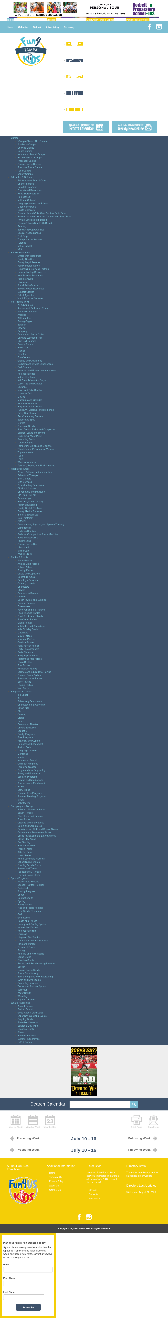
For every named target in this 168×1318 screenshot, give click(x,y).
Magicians (23, 632)
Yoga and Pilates (26, 999)
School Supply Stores (29, 861)
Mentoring (23, 753)
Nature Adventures (27, 403)
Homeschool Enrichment (30, 743)
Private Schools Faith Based (32, 219)
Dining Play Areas (27, 838)
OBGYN (22, 521)
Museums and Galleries (30, 399)
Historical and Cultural (29, 740)
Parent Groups (25, 278)
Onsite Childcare (26, 209)
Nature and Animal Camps (31, 154)
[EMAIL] (153, 1121)
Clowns (21, 590)
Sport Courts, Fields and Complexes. (37, 429)
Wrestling (22, 996)
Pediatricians (24, 540)
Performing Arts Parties (30, 658)
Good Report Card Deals (30, 1012)
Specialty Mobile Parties (30, 678)
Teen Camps (24, 170)
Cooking (22, 714)
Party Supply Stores (28, 655)
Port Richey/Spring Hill (137, 19)
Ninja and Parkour (27, 943)
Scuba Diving (24, 956)
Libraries (22, 386)
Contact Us (55, 1189)
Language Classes (27, 750)
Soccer (21, 966)
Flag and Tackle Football (30, 907)
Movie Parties (25, 635)
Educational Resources (30, 190)
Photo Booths (25, 662)
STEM (21, 786)
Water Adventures (27, 462)
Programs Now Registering (31, 770)
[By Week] (33, 1121)
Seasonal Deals (26, 1029)
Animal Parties (25, 560)
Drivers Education (27, 727)
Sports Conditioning (28, 973)
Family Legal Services (29, 262)
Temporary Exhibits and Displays (35, 445)
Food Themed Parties (29, 612)
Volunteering (24, 802)
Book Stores (24, 819)
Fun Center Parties (27, 619)
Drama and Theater (28, 724)
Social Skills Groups (28, 285)
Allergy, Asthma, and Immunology (35, 472)
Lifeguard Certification (29, 937)
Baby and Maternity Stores (31, 809)
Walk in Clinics (25, 553)
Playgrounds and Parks (30, 406)
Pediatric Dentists (27, 531)
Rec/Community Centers (30, 416)
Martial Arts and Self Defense (33, 940)
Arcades (22, 314)
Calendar (23, 27)
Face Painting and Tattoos (31, 609)
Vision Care (24, 550)
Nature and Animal (27, 760)
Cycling (21, 901)
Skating (21, 422)
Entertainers (24, 606)
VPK (20, 249)
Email (6, 1264)
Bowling (22, 327)
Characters (23, 586)
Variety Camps (25, 173)
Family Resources (20, 252)
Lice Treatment (25, 517)
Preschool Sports (26, 947)
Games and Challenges (30, 360)
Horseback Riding (27, 930)
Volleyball (22, 989)
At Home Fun (24, 318)
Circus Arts (23, 707)
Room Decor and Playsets (31, 858)
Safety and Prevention (29, 773)
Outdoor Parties (26, 642)
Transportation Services (30, 239)
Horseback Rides (26, 373)
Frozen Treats (25, 848)
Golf (20, 914)
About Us (54, 1185)
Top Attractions (25, 452)
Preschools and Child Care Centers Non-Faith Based (45, 216)
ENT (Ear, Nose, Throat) (30, 501)
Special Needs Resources (31, 288)
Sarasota (93, 1194)
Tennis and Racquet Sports (32, 986)
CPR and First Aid (27, 495)
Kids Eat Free (25, 852)
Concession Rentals (28, 593)
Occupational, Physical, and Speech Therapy (41, 524)
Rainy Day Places (27, 413)
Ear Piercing (24, 842)
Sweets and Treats (27, 868)
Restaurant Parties (27, 668)
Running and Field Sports (31, 953)
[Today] (50, 1121)
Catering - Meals (26, 583)
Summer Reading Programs (32, 796)
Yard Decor (23, 688)
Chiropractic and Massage (31, 491)
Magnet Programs (27, 206)
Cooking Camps (26, 147)
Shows (21, 1032)
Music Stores (24, 855)
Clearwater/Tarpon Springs (100, 19)
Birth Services (25, 481)
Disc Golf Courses (27, 341)
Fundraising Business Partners (33, 268)
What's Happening (20, 1002)
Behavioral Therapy (28, 475)
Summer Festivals (27, 1035)
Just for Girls (24, 747)
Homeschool (24, 196)
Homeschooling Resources (31, 272)
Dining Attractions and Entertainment (37, 835)
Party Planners (25, 652)
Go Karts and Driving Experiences (35, 363)
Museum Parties (26, 639)
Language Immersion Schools (33, 203)
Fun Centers (24, 357)
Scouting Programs (27, 776)
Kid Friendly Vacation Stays (32, 380)
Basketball (23, 888)
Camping (22, 331)
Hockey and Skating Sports (32, 924)
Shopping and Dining (22, 806)
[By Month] (16, 1121)
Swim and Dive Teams (29, 979)
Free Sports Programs (29, 911)
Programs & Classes (21, 691)
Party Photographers (28, 648)
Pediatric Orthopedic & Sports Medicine (38, 534)
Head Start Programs (29, 193)
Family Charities (26, 259)
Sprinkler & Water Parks (30, 436)
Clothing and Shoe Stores (31, 822)
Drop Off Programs (27, 187)
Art (19, 698)
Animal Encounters (27, 311)
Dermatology (24, 498)
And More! (94, 1198)
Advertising (52, 27)
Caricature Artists (26, 576)
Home (10, 27)
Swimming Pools (26, 439)
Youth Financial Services (30, 298)
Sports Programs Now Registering (35, 976)
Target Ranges (25, 442)
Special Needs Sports (29, 970)
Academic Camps (27, 144)
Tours (20, 455)
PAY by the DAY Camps (30, 157)
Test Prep (23, 236)
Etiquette (22, 730)
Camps (14, 137)
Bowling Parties (25, 570)
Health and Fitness (27, 920)
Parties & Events (19, 557)
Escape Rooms (25, 344)
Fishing (21, 350)
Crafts (21, 717)
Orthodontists (25, 527)
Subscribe (28, 1307)
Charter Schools (26, 183)
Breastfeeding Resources (31, 485)
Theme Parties (25, 685)
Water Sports (24, 992)
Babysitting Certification (30, 701)
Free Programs (25, 737)
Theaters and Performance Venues (36, 449)
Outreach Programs (28, 763)
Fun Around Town (20, 301)
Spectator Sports (26, 426)
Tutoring (22, 242)
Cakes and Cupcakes (29, 573)
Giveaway (69, 27)
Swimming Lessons (28, 983)
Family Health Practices (30, 511)
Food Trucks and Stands (30, 616)
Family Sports (25, 904)
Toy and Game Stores (29, 875)
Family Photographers (29, 265)
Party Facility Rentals (28, 645)
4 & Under (23, 694)
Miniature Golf (25, 393)
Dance (21, 721)
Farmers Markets (26, 845)
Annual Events (25, 1006)
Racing (21, 950)
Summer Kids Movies (29, 1038)
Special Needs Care (28, 544)
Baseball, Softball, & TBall (31, 884)
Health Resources (20, 468)
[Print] (136, 1121)
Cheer (21, 894)
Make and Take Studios (30, 390)
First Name (9, 1278)
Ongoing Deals (25, 1019)
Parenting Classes (27, 766)
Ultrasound (23, 547)
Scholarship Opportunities (31, 229)
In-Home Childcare (27, 200)
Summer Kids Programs (30, 793)
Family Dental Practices (30, 508)
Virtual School (25, 246)
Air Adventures (25, 304)
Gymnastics (24, 917)
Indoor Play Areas (27, 377)
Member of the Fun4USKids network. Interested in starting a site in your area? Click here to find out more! (102, 1177)
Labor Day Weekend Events (32, 1015)
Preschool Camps (27, 160)
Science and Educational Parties (34, 671)
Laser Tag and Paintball (30, 383)
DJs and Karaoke (26, 603)
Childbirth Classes (27, 488)
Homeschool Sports (28, 927)
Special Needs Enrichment (31, 783)
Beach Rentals (25, 812)
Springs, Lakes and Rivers (31, 432)
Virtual (21, 799)
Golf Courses (24, 367)
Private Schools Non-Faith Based (35, 223)
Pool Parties (24, 665)
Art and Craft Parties (28, 563)
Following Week (139, 1138)
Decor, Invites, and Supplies (32, 599)
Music (21, 757)
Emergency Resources (29, 255)
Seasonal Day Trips (28, 1025)
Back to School (25, 1009)
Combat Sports (25, 897)
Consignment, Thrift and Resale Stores (38, 829)
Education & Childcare (22, 177)
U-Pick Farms (25, 1042)
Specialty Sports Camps (30, 167)
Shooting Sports (26, 960)
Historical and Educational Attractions (37, 370)
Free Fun (22, 354)
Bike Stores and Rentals (30, 816)
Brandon (51, 19)
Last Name (9, 1292)
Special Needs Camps (29, 164)
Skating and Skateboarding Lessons (36, 963)
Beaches (22, 324)
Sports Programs (20, 878)
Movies (21, 396)
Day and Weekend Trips (30, 337)
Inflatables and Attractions (31, 626)
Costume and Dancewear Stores (34, 832)
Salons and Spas (26, 419)
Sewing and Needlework (30, 780)
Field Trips (23, 347)
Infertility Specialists (28, 514)
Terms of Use (56, 1177)
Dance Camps (25, 151)
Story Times (24, 789)
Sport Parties (24, 681)
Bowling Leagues (26, 891)
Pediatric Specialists (28, 537)
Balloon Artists (25, 567)
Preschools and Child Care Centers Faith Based (42, 213)
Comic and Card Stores (30, 825)
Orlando (93, 1190)
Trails (20, 458)
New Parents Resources (30, 275)
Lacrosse (22, 934)
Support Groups (26, 291)
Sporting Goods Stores (29, 865)
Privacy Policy (56, 1181)
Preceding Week (28, 1138)
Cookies (22, 596)
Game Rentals (25, 622)
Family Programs (26, 734)
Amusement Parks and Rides (33, 308)
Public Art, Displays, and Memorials (36, 409)
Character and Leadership (31, 704)
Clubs (20, 711)
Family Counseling (27, 504)
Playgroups (23, 282)
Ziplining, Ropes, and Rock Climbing (36, 465)
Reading (22, 226)
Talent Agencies (26, 295)
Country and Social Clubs (31, 334)
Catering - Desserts (28, 580)
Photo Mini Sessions (28, 1022)
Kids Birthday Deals (28, 629)
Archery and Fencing (28, 881)
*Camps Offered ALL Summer (33, 141)
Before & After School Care (32, 180)
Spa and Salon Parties (29, 675)
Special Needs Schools (29, 232)
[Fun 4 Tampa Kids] (31, 50)
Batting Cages (25, 321)
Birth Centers (24, 478)
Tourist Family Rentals (29, 871)
